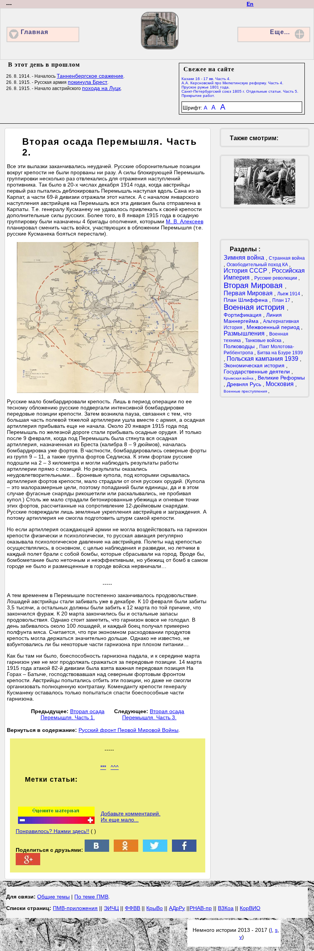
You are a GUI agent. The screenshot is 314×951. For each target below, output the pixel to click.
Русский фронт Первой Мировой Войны (128, 730)
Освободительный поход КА (258, 264)
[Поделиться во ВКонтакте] (97, 850)
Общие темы (53, 897)
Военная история (255, 307)
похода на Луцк (101, 88)
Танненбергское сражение (90, 76)
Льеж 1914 (289, 293)
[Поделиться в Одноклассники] (126, 850)
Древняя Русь (245, 384)
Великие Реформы (281, 378)
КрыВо (154, 908)
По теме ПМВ (91, 897)
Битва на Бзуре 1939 (280, 352)
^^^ (115, 767)
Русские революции (276, 278)
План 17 (281, 300)
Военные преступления (246, 391)
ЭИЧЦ (111, 908)
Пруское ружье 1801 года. (206, 87)
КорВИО (250, 908)
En (250, 4)
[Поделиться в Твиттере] (155, 850)
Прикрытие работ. (198, 95)
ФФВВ (132, 908)
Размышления (245, 333)
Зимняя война (245, 257)
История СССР (246, 270)
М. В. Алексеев (184, 221)
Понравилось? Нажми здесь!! (52, 831)
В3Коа (226, 908)
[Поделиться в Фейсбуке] (184, 850)
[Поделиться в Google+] (28, 863)
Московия (280, 384)
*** (103, 767)
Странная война (287, 258)
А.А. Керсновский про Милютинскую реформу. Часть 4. (232, 83)
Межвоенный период (274, 327)
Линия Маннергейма (253, 318)
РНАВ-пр (201, 908)
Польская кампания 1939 (263, 358)
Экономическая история (255, 365)
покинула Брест (87, 82)
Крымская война (239, 378)
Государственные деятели (257, 371)
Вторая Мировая (254, 285)
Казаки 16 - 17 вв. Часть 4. (206, 79)
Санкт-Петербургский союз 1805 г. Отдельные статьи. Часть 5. (240, 91)
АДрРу (177, 908)
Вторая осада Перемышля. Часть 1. (73, 714)
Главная (34, 32)
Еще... (280, 32)
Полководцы (240, 346)
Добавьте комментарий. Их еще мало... (130, 816)
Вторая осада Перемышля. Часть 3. (153, 714)
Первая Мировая (249, 293)
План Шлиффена (246, 300)
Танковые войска (264, 340)
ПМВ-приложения (75, 908)
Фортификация (243, 315)
